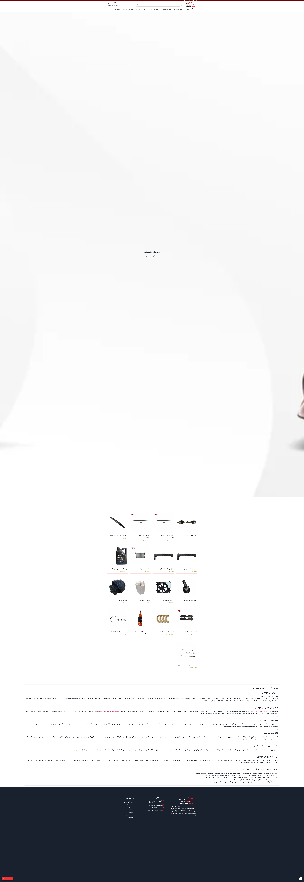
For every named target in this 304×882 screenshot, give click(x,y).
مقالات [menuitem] (131, 9)
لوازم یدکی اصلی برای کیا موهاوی (258, 711)
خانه (157, 256)
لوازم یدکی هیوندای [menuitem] (166, 9)
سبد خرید (109, 5)
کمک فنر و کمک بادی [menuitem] (140, 9)
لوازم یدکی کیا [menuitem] (179, 9)
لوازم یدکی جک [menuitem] (154, 9)
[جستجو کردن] (137, 4)
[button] (174, 9)
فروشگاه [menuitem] (187, 9)
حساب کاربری (115, 5)
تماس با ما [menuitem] (117, 9)
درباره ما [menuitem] (125, 9)
